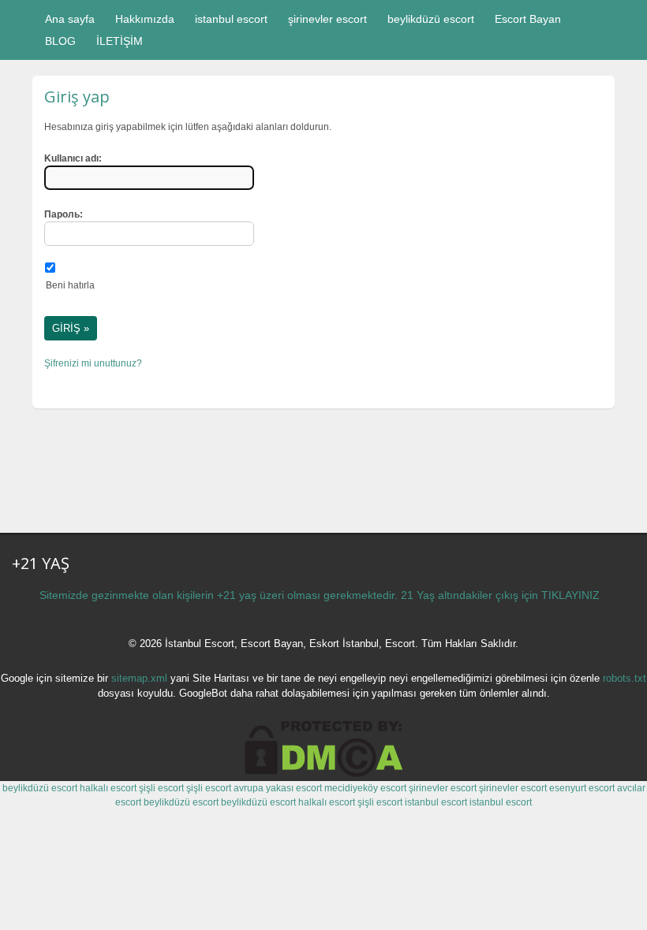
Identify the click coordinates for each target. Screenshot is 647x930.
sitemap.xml (139, 678)
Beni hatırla (70, 285)
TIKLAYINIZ (570, 595)
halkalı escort (108, 788)
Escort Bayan (528, 19)
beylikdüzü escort (430, 19)
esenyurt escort (582, 788)
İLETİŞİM (119, 41)
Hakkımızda (144, 19)
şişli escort (161, 788)
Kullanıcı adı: (73, 158)
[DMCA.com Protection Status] (324, 773)
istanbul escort (231, 19)
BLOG (60, 41)
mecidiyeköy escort (365, 788)
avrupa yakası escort (278, 788)
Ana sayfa (70, 19)
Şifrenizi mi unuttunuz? (93, 363)
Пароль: (63, 214)
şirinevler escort (327, 19)
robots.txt (624, 678)
